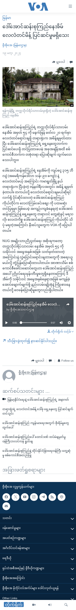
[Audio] (50, 605)
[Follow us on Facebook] (6, 497)
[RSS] (52, 497)
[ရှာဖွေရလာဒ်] (66, 605)
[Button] (58, 62)
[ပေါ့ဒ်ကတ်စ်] (61, 497)
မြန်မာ (6, 18)
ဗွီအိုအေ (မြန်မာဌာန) (14, 45)
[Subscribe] (6, 506)
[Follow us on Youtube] (25, 497)
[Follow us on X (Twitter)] (15, 497)
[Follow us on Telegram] (43, 497)
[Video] (34, 605)
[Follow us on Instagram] (34, 497)
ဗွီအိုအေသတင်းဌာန (22, 309)
